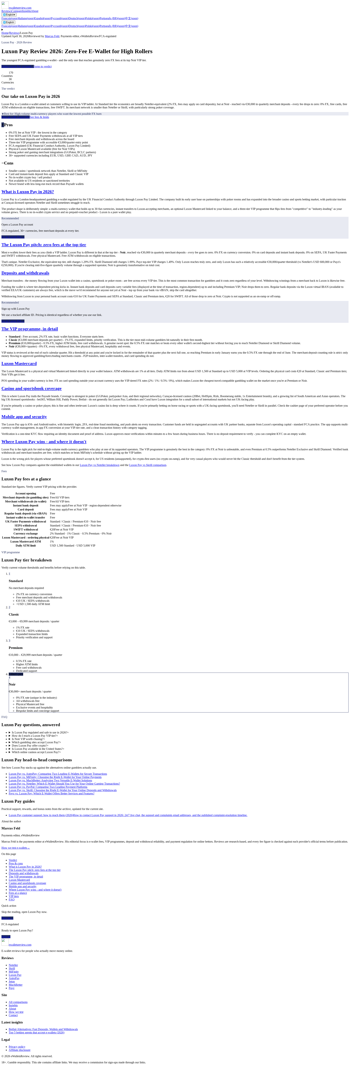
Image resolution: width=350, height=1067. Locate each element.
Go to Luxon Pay (12, 236)
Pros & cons (16, 863)
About (34, 11)
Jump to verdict (43, 66)
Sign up (5, 936)
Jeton (12, 981)
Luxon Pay (15, 974)
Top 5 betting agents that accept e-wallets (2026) (36, 1032)
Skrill (12, 968)
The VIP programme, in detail (29, 328)
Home (5, 32)
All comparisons (18, 1002)
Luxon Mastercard (19, 363)
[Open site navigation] (175, 29)
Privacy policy (17, 1046)
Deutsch (77, 18)
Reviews (6, 11)
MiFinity (14, 971)
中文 (131, 18)
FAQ (12, 899)
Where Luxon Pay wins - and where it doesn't (43, 441)
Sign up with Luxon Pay (15, 117)
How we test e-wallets (15, 847)
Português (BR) (112, 18)
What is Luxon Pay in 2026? (27, 191)
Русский (60, 18)
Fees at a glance (18, 892)
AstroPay (14, 978)
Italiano (26, 18)
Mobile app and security (24, 416)
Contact (13, 1015)
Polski (92, 18)
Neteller (13, 965)
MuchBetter (15, 984)
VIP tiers (14, 896)
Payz (11, 988)
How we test (16, 1011)
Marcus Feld (52, 36)
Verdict (13, 860)
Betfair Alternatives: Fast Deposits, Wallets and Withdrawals (43, 1029)
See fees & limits (39, 117)
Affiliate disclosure (19, 1050)
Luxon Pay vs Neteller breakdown (99, 465)
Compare (16, 11)
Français (9, 18)
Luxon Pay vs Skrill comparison (147, 465)
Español (42, 18)
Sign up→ (7, 918)
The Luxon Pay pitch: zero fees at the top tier (43, 244)
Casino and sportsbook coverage (31, 388)
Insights (26, 11)
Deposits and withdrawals (25, 273)
